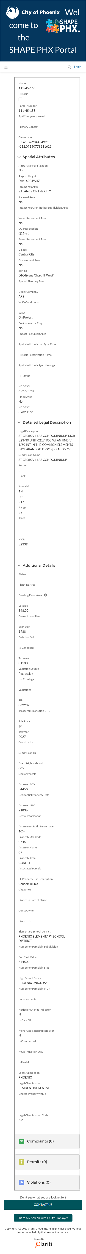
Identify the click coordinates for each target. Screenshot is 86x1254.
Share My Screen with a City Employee (43, 1218)
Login (77, 67)
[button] (69, 67)
